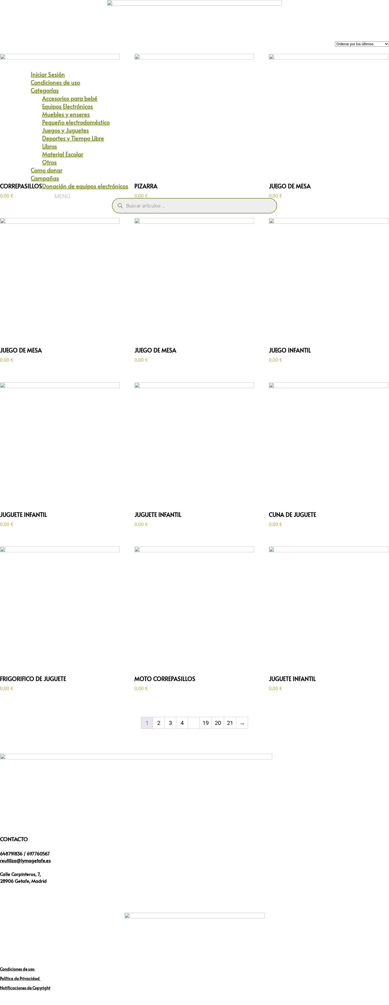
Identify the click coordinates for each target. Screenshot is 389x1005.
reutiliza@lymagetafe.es (25, 860)
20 (218, 722)
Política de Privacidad (20, 978)
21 (230, 722)
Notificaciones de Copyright (25, 987)
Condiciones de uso (17, 969)
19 (205, 722)
